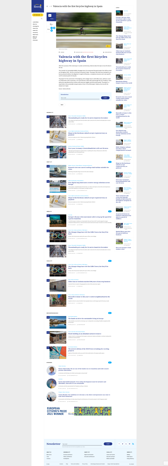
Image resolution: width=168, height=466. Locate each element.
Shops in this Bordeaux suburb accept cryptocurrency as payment (87, 134)
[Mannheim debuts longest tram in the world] (119, 77)
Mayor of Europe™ (35, 37)
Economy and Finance (67, 454)
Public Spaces (129, 456)
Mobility (52, 18)
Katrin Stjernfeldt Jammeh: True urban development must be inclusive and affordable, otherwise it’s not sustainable (82, 382)
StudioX (132, 464)
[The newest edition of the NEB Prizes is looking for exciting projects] (58, 352)
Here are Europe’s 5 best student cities (123, 248)
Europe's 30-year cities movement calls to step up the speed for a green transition (89, 218)
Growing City (36, 26)
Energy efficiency (130, 458)
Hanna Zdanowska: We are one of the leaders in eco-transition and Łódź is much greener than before (83, 369)
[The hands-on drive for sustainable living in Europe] (58, 322)
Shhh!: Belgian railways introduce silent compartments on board (123, 148)
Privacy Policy (85, 463)
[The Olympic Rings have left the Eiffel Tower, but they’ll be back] (58, 236)
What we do (49, 454)
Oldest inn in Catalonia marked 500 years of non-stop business (89, 281)
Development (66, 458)
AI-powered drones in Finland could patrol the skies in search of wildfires (123, 216)
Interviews (35, 40)
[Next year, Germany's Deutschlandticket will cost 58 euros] (58, 152)
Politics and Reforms (67, 456)
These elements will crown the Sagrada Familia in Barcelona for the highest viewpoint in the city (123, 199)
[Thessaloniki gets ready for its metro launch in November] (58, 121)
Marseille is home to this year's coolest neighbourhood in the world (89, 297)
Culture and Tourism (111, 454)
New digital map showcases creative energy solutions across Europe (89, 183)
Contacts (48, 458)
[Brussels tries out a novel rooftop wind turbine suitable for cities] (58, 171)
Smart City (35, 28)
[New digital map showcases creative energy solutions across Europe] (58, 186)
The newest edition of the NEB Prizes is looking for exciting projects (88, 350)
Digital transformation (88, 454)
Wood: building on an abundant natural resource (84, 334)
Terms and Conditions (75, 463)
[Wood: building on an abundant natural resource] (58, 337)
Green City (35, 30)
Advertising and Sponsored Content (98, 463)
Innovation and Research (89, 456)
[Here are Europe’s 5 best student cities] (119, 241)
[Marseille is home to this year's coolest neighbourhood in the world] (58, 300)
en (49, 15)
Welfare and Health (110, 458)
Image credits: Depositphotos (113, 463)
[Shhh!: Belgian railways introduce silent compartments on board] (119, 142)
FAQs (67, 463)
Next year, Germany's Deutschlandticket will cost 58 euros (88, 148)
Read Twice (35, 34)
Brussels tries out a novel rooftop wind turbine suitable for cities (88, 168)
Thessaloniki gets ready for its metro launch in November (88, 118)
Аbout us (35, 24)
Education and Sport (111, 456)
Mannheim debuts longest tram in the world (124, 82)
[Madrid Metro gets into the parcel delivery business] (119, 225)
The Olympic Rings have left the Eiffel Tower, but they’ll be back (88, 233)
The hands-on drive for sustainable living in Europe (86, 318)
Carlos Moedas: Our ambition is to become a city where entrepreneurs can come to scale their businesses (84, 395)
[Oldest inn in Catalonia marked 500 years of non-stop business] (58, 285)
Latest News (35, 22)
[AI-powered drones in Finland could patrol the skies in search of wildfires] (119, 209)
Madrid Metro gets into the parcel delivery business (123, 233)
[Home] (47, 6)
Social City (35, 32)
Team (48, 456)
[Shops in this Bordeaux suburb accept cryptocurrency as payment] (58, 137)
